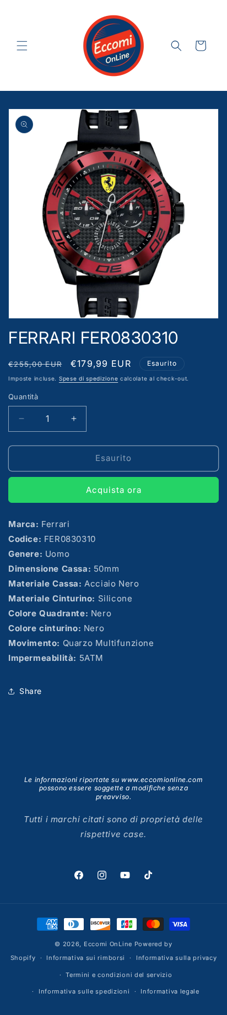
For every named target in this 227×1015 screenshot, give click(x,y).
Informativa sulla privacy (176, 958)
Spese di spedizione (88, 378)
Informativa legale (169, 991)
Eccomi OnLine (108, 944)
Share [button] (30, 691)
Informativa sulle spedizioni (84, 991)
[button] (22, 46)
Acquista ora (114, 490)
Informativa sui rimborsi (85, 958)
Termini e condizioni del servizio (119, 975)
